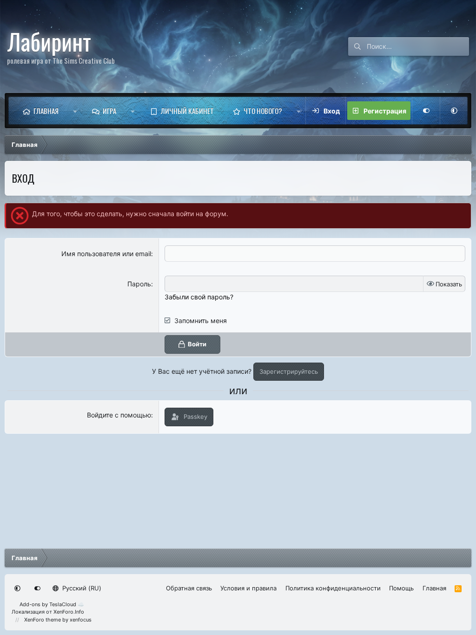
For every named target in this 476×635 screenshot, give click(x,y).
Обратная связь (189, 588)
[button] (75, 111)
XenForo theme (42, 619)
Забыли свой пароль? (199, 297)
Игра (109, 111)
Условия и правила (248, 588)
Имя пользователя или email (106, 254)
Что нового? (263, 111)
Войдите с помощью (119, 415)
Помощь (401, 588)
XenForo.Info (68, 612)
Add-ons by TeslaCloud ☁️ (52, 604)
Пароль (139, 284)
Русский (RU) (80, 588)
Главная (46, 111)
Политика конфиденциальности (333, 588)
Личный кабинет (187, 111)
